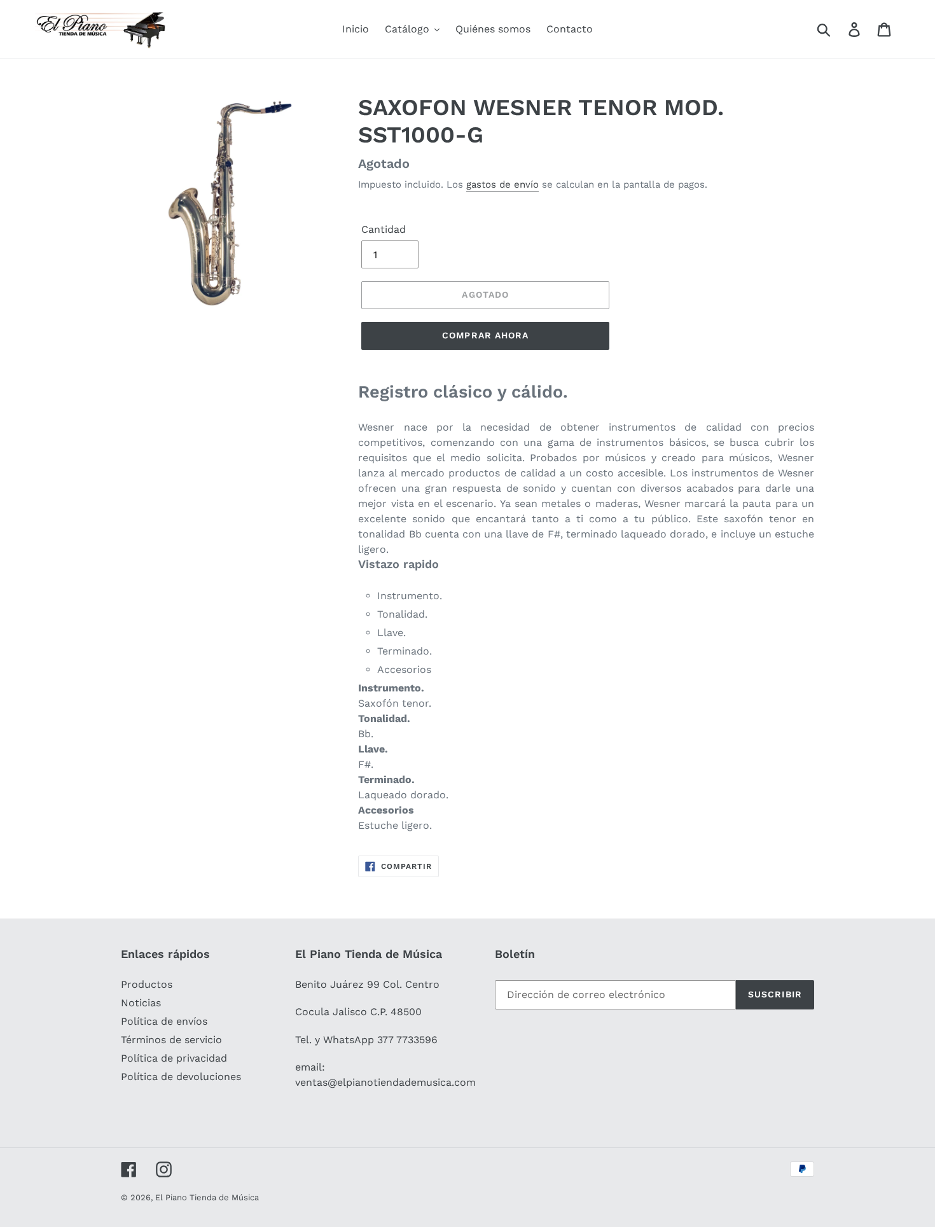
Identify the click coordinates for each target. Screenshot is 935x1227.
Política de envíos (164, 1021)
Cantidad (383, 229)
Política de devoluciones (181, 1077)
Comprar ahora (485, 335)
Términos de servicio (171, 1040)
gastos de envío (502, 184)
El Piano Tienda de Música (207, 1197)
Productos (146, 984)
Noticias (141, 1003)
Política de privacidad (174, 1058)
